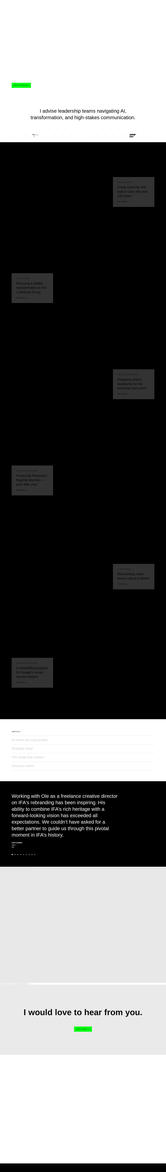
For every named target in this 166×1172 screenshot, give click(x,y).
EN (150, 4)
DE (153, 4)
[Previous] (41, 984)
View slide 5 (23, 854)
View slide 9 (34, 854)
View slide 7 (29, 854)
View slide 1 (12, 854)
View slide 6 (26, 854)
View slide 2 (15, 854)
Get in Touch (20, 85)
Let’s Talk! (82, 1029)
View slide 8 (32, 854)
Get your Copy (93, 949)
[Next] (124, 984)
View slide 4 (20, 854)
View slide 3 (17, 854)
